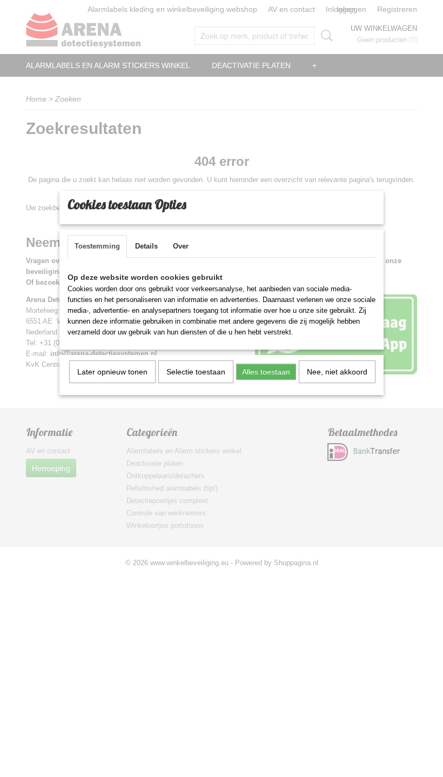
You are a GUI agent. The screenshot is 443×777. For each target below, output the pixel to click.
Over (181, 246)
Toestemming (97, 246)
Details (146, 246)
